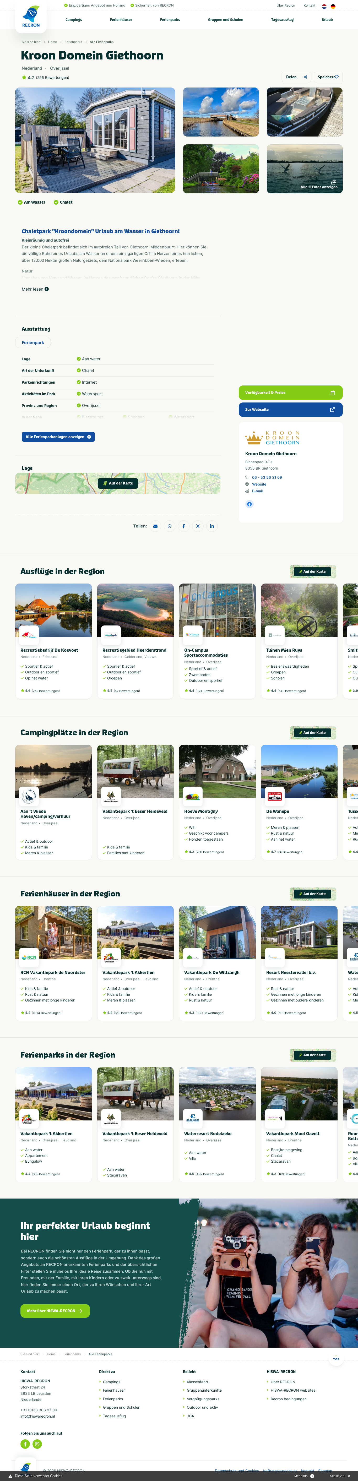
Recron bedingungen (289, 1399)
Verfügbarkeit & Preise (265, 392)
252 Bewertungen (46, 691)
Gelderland (133, 657)
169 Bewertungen (291, 1174)
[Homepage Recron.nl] (25, 1469)
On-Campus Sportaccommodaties (206, 652)
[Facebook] (25, 1444)
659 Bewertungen (128, 1013)
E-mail (257, 491)
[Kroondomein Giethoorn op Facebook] (249, 504)
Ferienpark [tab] (33, 342)
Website (259, 484)
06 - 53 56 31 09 (267, 477)
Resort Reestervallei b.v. (291, 972)
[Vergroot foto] (221, 112)
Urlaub (327, 20)
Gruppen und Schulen (225, 20)
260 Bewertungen (210, 852)
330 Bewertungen (210, 1013)
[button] (335, 644)
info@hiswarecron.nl (37, 1416)
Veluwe (150, 657)
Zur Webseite (257, 409)
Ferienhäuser (121, 20)
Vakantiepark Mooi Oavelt (292, 1133)
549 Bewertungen (292, 691)
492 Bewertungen (210, 1174)
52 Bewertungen (127, 691)
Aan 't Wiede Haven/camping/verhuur (45, 814)
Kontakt (309, 5)
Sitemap (325, 1471)
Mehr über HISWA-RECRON (51, 1311)
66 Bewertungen (290, 852)
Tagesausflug (282, 20)
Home (52, 42)
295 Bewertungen (52, 77)
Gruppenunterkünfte (204, 1390)
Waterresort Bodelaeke (207, 1133)
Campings (74, 20)
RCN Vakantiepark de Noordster (52, 972)
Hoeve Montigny (201, 811)
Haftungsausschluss (280, 1471)
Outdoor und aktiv (202, 1407)
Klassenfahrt (197, 1382)
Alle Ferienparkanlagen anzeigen (55, 436)
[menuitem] (73, 19)
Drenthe (49, 979)
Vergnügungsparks (203, 1399)
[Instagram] (37, 1444)
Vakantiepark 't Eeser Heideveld (134, 811)
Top (336, 1359)
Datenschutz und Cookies (237, 1471)
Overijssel (214, 662)
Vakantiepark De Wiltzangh (212, 972)
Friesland (49, 657)
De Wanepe (277, 811)
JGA (190, 1416)
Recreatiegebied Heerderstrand (134, 650)
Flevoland (150, 979)
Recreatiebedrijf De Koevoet (49, 650)
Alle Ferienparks (101, 42)
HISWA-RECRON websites (293, 1390)
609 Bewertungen (292, 1013)
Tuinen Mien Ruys (284, 650)
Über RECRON (283, 1382)
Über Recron (286, 5)
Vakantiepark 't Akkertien (128, 972)
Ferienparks (170, 20)
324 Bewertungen (210, 691)
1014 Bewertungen (47, 1013)
